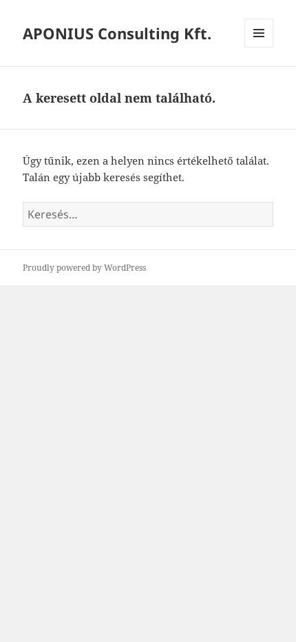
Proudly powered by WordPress (84, 267)
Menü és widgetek (259, 47)
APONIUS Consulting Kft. (117, 33)
